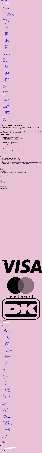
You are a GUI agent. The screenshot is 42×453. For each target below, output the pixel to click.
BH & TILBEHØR (7, 66)
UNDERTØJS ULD (7, 28)
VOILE (5, 35)
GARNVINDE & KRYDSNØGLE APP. (7, 97)
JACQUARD (4, 53)
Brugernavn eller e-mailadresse (4, 447)
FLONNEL (6, 362)
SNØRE (6, 63)
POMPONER (6, 74)
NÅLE (5, 79)
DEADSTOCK (6, 10)
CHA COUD (4, 86)
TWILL (4, 57)
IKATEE (4, 87)
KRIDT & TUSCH (7, 78)
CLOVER (6, 115)
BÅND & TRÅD (5, 61)
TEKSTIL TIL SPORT (5, 376)
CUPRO (6, 39)
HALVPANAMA (7, 21)
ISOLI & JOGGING (7, 11)
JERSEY (6, 12)
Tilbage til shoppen (5, 14)
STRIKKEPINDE (5, 107)
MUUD (4, 98)
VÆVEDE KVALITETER (5, 36)
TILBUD (2, 5)
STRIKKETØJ (3, 94)
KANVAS (6, 22)
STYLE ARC (4, 90)
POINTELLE (8, 336)
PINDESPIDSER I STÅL (7, 111)
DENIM (4, 50)
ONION (4, 409)
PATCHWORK (6, 34)
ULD (3, 26)
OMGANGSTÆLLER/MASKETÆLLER (7, 99)
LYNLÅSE (6, 68)
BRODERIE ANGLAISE (7, 356)
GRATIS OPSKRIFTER (7, 105)
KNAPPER (6, 67)
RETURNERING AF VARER (3, 183)
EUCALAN (4, 415)
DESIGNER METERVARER (8, 9)
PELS (5, 46)
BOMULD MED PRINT (7, 31)
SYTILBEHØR (3, 60)
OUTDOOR (6, 25)
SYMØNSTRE (3, 84)
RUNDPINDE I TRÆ (7, 428)
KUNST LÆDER (7, 23)
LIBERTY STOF (6, 32)
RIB (3, 56)
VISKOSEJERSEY (9, 18)
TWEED (4, 58)
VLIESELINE (6, 402)
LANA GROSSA (7, 103)
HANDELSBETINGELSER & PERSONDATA (5, 178)
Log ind (4, 450)
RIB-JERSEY (8, 16)
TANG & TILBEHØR (7, 69)
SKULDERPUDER (7, 81)
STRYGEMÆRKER (7, 75)
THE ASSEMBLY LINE (5, 91)
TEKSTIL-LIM (6, 82)
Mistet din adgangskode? (3, 451)
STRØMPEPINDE (7, 113)
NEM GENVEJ (5, 7)
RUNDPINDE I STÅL (7, 110)
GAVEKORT (3, 122)
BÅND (6, 62)
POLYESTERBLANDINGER (6, 54)
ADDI (5, 114)
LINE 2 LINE (4, 88)
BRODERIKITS (5, 120)
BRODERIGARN (5, 119)
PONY (6, 116)
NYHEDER (3, 4)
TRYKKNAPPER (7, 389)
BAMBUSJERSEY (9, 13)
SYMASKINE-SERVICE (2, 182)
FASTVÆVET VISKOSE (7, 41)
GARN (2, 93)
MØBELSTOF (6, 343)
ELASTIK (6, 382)
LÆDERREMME (7, 73)
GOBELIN (6, 20)
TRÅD (5, 64)
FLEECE (4, 51)
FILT (5, 42)
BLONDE (4, 369)
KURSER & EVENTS (2, 179)
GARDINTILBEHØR (7, 71)
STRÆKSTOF (4, 330)
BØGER (4, 85)
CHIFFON (6, 38)
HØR (5, 44)
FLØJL (4, 52)
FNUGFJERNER (5, 96)
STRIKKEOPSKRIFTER (6, 102)
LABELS (6, 77)
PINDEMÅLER (5, 100)
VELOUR (4, 59)
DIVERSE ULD (6, 27)
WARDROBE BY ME (5, 92)
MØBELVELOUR (7, 24)
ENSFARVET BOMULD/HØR (8, 30)
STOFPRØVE (3, 442)
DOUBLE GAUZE (7, 40)
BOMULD (4, 29)
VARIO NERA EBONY (7, 108)
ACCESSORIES (7, 8)
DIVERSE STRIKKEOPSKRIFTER (9, 104)
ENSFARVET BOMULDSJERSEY (10, 14)
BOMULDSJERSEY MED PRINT (10, 15)
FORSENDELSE (2, 181)
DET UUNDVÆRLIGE (5, 395)
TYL (5, 49)
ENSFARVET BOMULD (7, 349)
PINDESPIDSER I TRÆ (7, 109)
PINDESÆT (6, 112)
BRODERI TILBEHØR (5, 121)
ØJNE (5, 83)
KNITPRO (6, 435)
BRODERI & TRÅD (4, 117)
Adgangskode (2, 448)
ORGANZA (6, 45)
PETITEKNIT (6, 422)
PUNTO (7, 17)
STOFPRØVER (2, 180)
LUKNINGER (4, 65)
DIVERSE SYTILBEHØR (7, 76)
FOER (5, 43)
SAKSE (6, 80)
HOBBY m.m (4, 70)
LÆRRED (6, 33)
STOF (2, 6)
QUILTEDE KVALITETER (6, 55)
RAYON (6, 47)
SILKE (5, 48)
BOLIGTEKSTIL (5, 19)
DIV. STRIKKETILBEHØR (6, 95)
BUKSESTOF (6, 37)
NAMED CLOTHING (5, 89)
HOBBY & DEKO (7, 72)
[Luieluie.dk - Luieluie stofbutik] (3, 0)
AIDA (4, 118)
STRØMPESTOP (5, 101)
